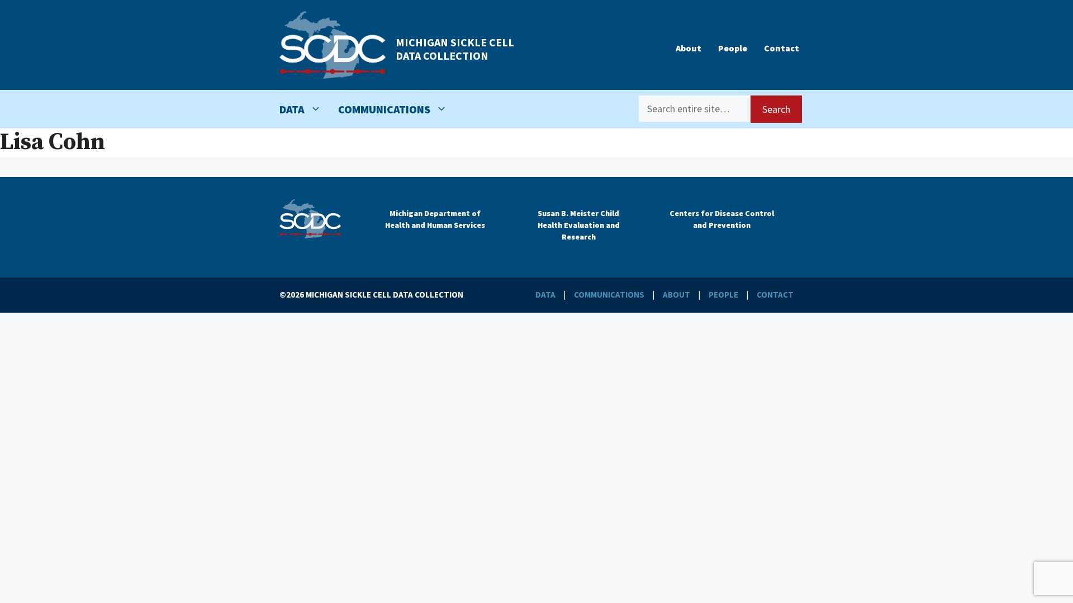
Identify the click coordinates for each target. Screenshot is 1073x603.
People (732, 48)
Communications (384, 109)
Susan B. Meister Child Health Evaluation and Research (579, 225)
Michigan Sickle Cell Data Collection (455, 49)
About (688, 48)
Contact (781, 48)
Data (292, 109)
